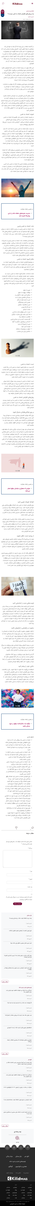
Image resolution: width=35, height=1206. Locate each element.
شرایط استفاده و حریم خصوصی (17, 1204)
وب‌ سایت (29, 887)
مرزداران (23, 1198)
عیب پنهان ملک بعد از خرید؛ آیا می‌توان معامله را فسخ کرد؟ (18, 1015)
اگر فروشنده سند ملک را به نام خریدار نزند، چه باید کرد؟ (19, 1003)
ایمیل (30, 879)
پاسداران (23, 1187)
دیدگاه (30, 848)
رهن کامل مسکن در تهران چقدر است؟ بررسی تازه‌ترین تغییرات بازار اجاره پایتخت (18, 956)
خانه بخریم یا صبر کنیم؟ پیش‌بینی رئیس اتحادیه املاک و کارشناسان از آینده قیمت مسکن (19, 1063)
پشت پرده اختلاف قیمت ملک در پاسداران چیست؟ (20, 918)
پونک (31, 1190)
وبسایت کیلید (9, 1173)
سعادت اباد (30, 1195)
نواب (31, 1198)
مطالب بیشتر (5, 982)
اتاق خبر (26, 1156)
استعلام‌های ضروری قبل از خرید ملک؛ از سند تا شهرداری (19, 1027)
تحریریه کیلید (31, 17)
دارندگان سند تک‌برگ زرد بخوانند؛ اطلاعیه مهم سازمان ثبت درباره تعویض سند (19, 991)
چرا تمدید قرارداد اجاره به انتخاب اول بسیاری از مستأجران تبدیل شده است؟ (18, 1113)
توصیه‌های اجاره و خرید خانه (17, 1161)
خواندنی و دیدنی (30, 11)
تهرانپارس (30, 1187)
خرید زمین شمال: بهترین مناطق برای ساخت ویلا (21, 943)
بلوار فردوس (29, 1192)
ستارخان (23, 1192)
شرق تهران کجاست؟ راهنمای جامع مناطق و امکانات (20, 930)
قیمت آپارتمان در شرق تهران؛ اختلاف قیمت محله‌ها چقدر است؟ (18, 1100)
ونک (24, 1195)
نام (31, 871)
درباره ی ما (26, 1173)
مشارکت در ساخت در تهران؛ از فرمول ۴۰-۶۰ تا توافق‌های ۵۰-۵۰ (18, 1087)
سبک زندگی (9, 1156)
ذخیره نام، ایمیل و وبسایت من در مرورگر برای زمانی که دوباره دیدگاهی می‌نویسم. (19, 898)
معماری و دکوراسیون (21, 1166)
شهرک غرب (23, 1190)
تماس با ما (18, 1173)
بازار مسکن (19, 1156)
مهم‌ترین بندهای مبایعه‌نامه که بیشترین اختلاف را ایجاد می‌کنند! (19, 1040)
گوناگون (10, 1166)
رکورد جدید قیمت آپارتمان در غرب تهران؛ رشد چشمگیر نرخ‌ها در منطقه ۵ (18, 968)
